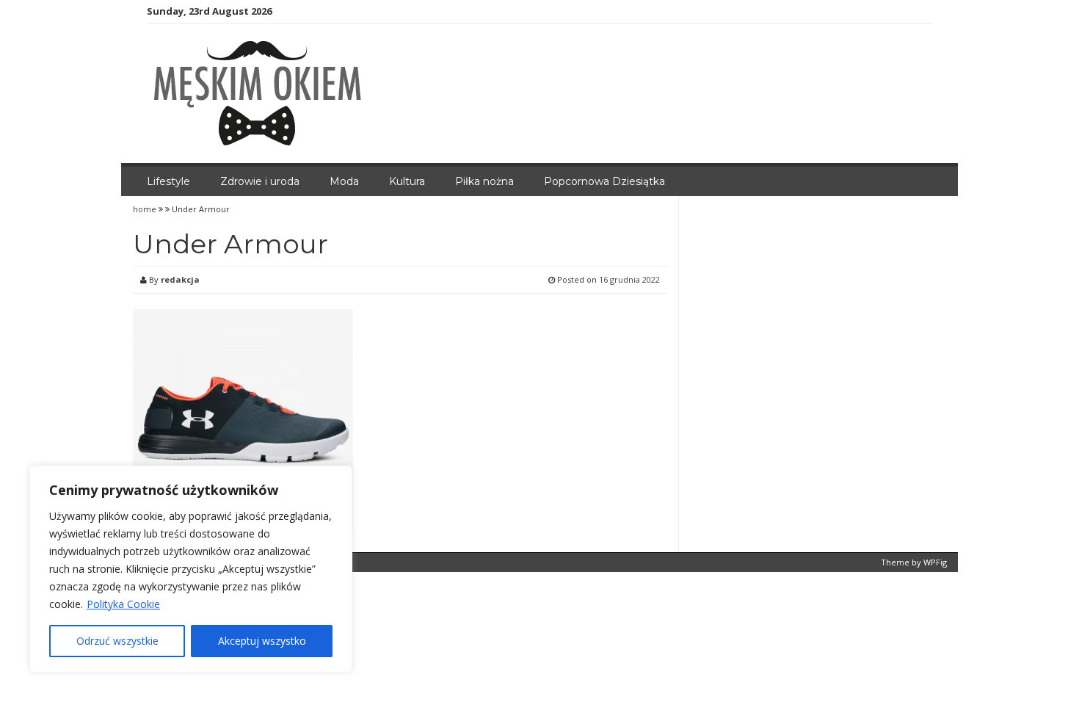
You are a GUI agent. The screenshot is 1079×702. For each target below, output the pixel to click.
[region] (190, 569)
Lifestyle (168, 181)
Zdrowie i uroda (259, 181)
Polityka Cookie (123, 604)
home (146, 208)
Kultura (407, 181)
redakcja (180, 279)
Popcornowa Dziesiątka (604, 181)
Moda (344, 181)
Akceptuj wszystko (262, 641)
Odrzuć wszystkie (117, 641)
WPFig (935, 562)
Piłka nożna (484, 181)
